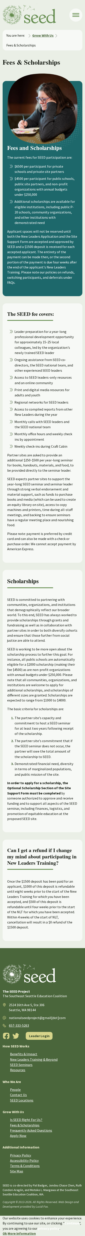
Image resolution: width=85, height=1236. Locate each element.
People (15, 1089)
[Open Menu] (75, 15)
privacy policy (49, 1228)
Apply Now (18, 1135)
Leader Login (39, 1036)
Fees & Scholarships (24, 1125)
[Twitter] (15, 1035)
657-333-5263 (19, 1025)
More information (22, 1233)
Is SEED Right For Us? (26, 1119)
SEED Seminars (21, 1064)
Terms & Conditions (25, 1166)
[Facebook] (6, 1035)
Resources (17, 1070)
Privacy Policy (20, 1155)
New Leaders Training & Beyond (34, 1059)
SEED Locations (21, 1100)
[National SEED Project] (36, 15)
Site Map (16, 1171)
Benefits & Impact (23, 1054)
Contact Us (18, 1095)
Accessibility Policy (24, 1160)
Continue (72, 1223)
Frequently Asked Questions (31, 1130)
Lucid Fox (42, 1206)
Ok (5, 1233)
